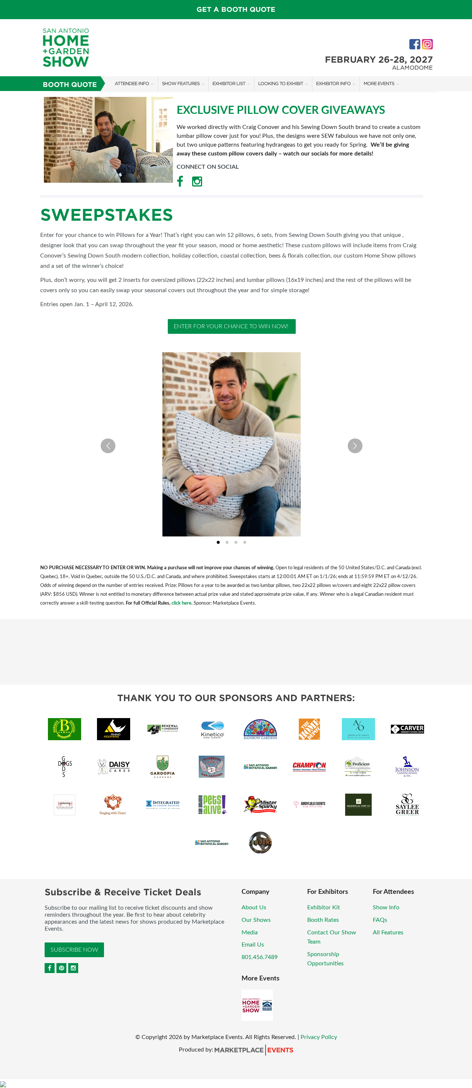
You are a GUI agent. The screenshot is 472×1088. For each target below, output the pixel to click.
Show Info (386, 907)
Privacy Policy (319, 1037)
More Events (379, 83)
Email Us (253, 945)
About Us (254, 907)
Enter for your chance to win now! (232, 326)
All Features (388, 932)
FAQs (380, 920)
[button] (231, 444)
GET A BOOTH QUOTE (236, 9)
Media (250, 932)
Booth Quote (70, 84)
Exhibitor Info (333, 83)
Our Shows (256, 920)
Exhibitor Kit (323, 907)
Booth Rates (323, 920)
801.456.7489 (260, 957)
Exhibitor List (228, 83)
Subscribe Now (74, 950)
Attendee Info (132, 83)
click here (181, 603)
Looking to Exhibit (280, 83)
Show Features (180, 83)
